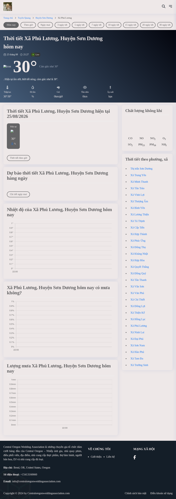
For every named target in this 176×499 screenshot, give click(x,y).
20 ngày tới (147, 25)
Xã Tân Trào (137, 188)
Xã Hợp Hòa (137, 260)
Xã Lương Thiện (139, 214)
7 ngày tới (96, 25)
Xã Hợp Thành (138, 234)
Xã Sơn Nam (137, 345)
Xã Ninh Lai (137, 332)
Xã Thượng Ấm (139, 201)
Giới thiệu (96, 456)
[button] (170, 6)
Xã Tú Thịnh (137, 221)
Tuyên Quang (24, 18)
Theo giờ (28, 25)
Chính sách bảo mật (135, 493)
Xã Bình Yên (137, 207)
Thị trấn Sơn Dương (141, 168)
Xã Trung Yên (138, 175)
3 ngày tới (62, 25)
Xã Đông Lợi (137, 306)
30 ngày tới (164, 25)
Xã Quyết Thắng (139, 266)
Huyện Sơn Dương (44, 18)
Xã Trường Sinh (139, 365)
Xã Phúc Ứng (137, 240)
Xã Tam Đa (136, 358)
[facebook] (134, 457)
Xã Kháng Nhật (139, 253)
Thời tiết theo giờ (18, 158)
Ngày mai (45, 25)
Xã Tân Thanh (138, 279)
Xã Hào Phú (137, 351)
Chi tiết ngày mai (18, 194)
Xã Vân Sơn (137, 286)
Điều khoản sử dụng (161, 493)
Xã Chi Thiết (137, 299)
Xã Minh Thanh (139, 181)
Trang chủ (8, 18)
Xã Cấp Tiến (137, 227)
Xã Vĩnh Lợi (137, 194)
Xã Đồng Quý (138, 273)
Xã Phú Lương (138, 325)
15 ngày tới (130, 25)
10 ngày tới (113, 25)
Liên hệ (110, 456)
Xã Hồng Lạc (137, 319)
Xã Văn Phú (137, 293)
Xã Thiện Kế (137, 312)
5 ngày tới (79, 25)
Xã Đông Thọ (138, 247)
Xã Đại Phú (136, 338)
